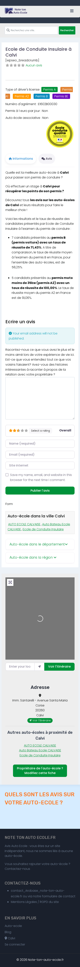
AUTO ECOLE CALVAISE (24, 524)
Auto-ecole (13, 926)
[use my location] (39, 666)
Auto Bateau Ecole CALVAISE (40, 750)
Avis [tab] (49, 158)
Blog (8, 932)
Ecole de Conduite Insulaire (43, 529)
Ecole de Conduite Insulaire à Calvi (38, 52)
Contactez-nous (17, 869)
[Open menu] (71, 11)
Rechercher (67, 30)
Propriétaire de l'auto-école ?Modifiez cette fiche (40, 770)
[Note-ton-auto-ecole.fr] (16, 11)
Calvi (11, 938)
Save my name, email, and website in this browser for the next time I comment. (41, 477)
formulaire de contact (58, 896)
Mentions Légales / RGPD (29, 902)
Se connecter (15, 944)
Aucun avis (34, 65)
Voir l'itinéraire (59, 666)
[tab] (40, 544)
